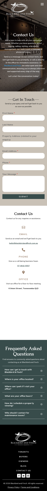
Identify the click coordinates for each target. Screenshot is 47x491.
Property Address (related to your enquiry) (19, 138)
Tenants (23, 452)
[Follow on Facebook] (19, 476)
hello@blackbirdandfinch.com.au (23, 243)
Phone (6, 162)
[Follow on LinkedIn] (23, 476)
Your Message (10, 174)
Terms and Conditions (30, 487)
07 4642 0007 (23, 266)
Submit (23, 196)
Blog (23, 466)
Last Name (7, 124)
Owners (23, 461)
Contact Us (23, 470)
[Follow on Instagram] (28, 476)
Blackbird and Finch (12, 65)
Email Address (10, 151)
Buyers (23, 456)
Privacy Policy (14, 487)
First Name (8, 113)
